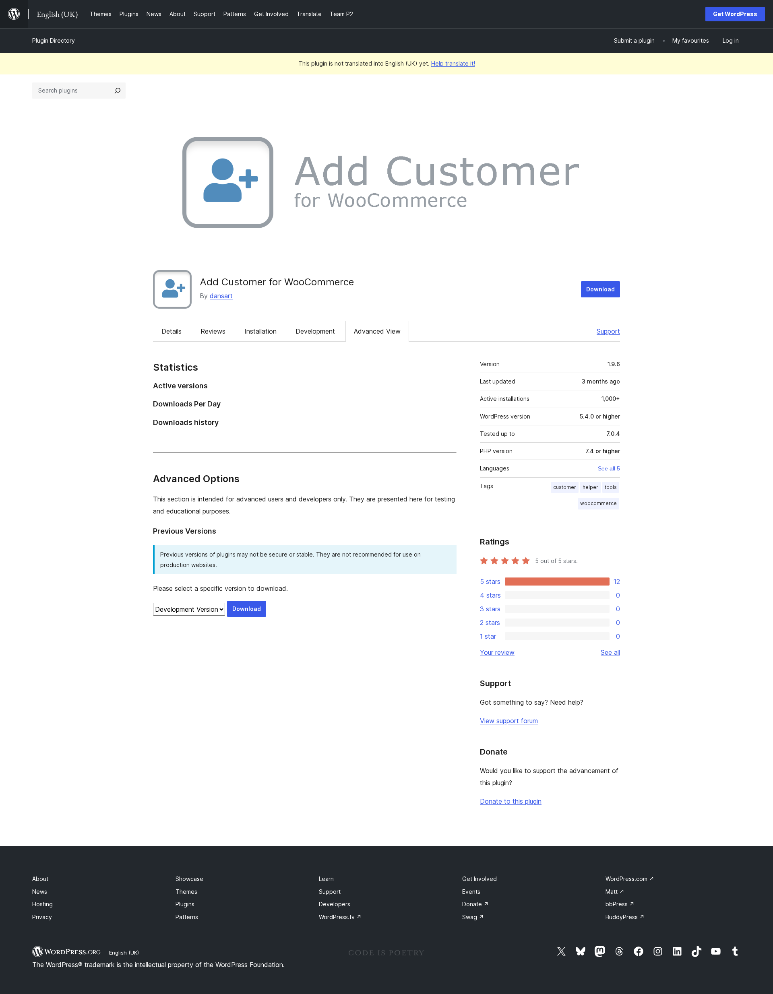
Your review (497, 652)
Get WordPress (735, 13)
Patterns (187, 917)
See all (610, 652)
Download (600, 289)
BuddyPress (625, 917)
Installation (260, 331)
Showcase (189, 878)
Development (315, 331)
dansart (221, 296)
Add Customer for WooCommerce (277, 282)
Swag (473, 917)
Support (608, 331)
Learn (326, 878)
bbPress (620, 904)
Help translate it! (453, 63)
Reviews (212, 331)
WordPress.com (630, 878)
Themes (186, 891)
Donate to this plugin (511, 801)
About (40, 878)
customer (564, 487)
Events (471, 891)
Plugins (185, 904)
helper (590, 487)
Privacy (42, 917)
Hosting (42, 904)
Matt (615, 891)
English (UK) (124, 952)
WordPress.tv (340, 917)
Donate (475, 904)
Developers (334, 904)
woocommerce (598, 503)
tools (611, 487)
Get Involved (479, 878)
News (39, 891)
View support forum (509, 721)
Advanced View (377, 331)
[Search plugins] (118, 90)
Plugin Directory (53, 40)
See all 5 (609, 468)
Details (171, 331)
